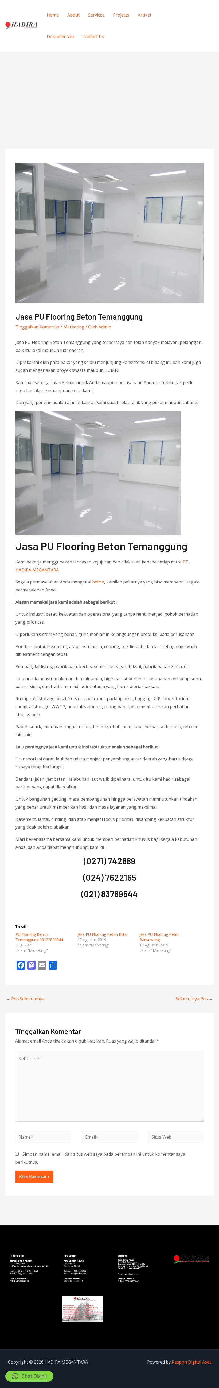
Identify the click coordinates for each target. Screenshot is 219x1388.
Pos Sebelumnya (25, 999)
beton (98, 582)
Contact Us (93, 36)
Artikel (144, 15)
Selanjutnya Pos (194, 999)
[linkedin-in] (191, 29)
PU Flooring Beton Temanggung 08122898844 (39, 937)
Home (53, 15)
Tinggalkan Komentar (37, 327)
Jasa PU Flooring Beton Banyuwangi (159, 937)
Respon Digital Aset (191, 1362)
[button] (29, 1376)
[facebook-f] (191, 20)
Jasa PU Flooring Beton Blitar (102, 934)
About (73, 15)
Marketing (73, 327)
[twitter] (202, 20)
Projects (121, 15)
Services (96, 15)
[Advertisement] (109, 91)
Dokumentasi (60, 36)
